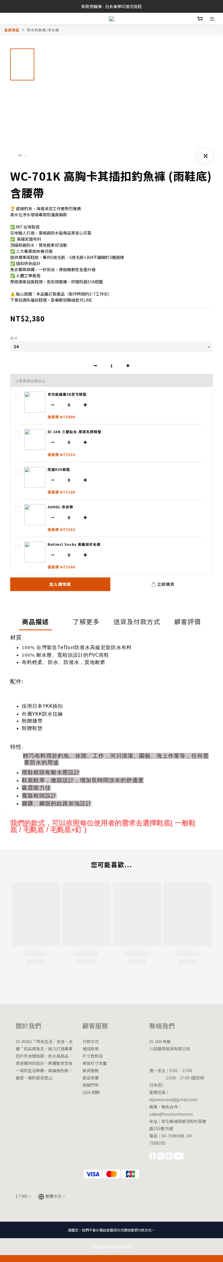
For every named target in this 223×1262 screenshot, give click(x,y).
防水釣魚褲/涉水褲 (43, 29)
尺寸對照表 (92, 1056)
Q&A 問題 (91, 1092)
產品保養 (90, 1078)
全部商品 (11, 29)
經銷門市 (90, 1085)
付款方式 (90, 1041)
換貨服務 (90, 1070)
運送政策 (90, 1049)
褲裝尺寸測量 (94, 1063)
